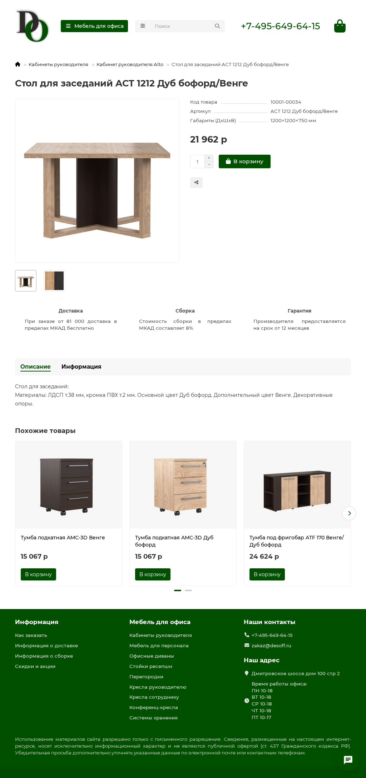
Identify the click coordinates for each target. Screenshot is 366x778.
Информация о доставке (46, 645)
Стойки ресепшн (150, 666)
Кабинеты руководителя (58, 64)
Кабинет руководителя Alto (130, 64)
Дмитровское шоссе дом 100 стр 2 (296, 673)
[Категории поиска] (142, 26)
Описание (35, 366)
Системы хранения (153, 717)
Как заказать (31, 635)
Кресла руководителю (158, 687)
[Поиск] (217, 26)
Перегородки (146, 676)
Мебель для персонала (159, 645)
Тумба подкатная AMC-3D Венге (63, 537)
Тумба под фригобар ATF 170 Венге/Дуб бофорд (296, 541)
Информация (81, 366)
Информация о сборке (44, 656)
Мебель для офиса (160, 621)
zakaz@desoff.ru (271, 645)
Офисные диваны (151, 656)
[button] (17, 513)
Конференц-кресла (153, 707)
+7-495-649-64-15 (280, 26)
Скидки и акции (35, 666)
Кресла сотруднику (154, 697)
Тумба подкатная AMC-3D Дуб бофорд (174, 541)
